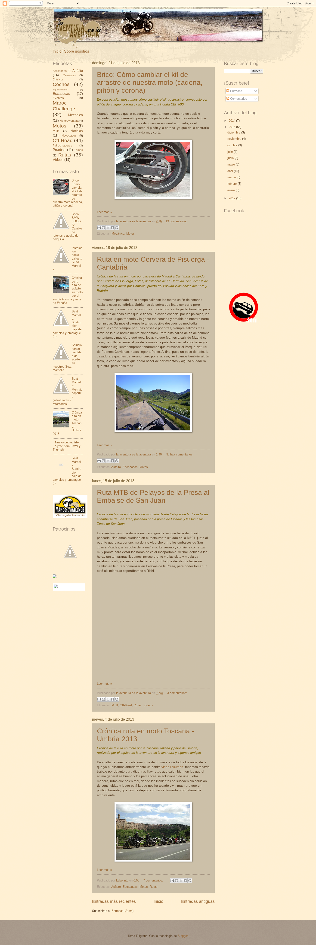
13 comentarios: (176, 221)
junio (231, 158)
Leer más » (104, 212)
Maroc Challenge (64, 105)
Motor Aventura (69, 120)
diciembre (234, 132)
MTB (115, 705)
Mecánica (118, 233)
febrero (232, 183)
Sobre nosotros (76, 51)
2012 (232, 198)
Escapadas (130, 467)
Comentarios (238, 98)
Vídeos (148, 705)
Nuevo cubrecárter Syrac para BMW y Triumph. (67, 446)
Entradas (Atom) (122, 911)
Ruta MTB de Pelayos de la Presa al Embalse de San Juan (153, 496)
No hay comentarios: (179, 454)
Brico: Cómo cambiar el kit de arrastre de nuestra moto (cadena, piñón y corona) (149, 82)
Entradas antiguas (198, 901)
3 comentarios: (177, 693)
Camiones (69, 75)
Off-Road (126, 705)
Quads (78, 150)
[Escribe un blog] (103, 227)
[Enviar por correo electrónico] (99, 227)
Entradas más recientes (114, 901)
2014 (232, 120)
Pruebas (59, 150)
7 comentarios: (153, 880)
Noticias (77, 131)
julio (230, 151)
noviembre (234, 138)
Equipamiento (60, 89)
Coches (61, 84)
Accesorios (60, 71)
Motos (130, 233)
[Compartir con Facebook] (112, 227)
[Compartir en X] (107, 227)
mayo (231, 164)
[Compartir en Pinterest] (116, 227)
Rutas (138, 705)
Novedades (69, 135)
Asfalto (116, 467)
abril (230, 171)
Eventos (58, 98)
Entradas (235, 91)
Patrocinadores (62, 145)
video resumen (172, 767)
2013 (232, 127)
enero (231, 190)
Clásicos (58, 79)
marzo (232, 177)
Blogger (183, 936)
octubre (232, 145)
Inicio (57, 51)
